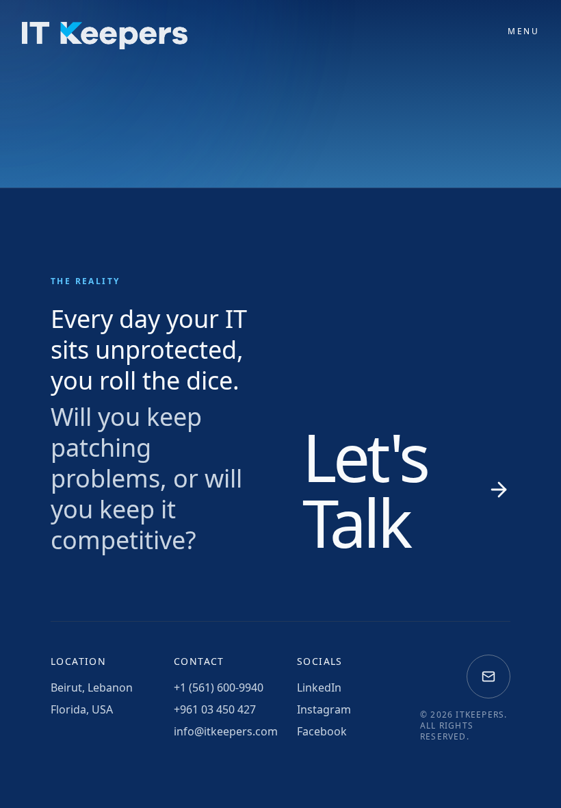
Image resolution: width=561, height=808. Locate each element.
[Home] (104, 35)
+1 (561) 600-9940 (218, 687)
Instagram (324, 709)
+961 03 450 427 (215, 709)
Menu (523, 31)
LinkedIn (319, 687)
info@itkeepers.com (219, 731)
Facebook (322, 731)
